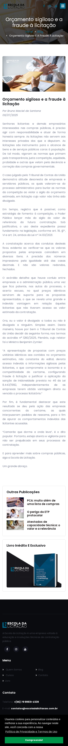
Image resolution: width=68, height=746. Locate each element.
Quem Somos (13, 669)
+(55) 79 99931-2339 (26, 702)
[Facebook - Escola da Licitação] (44, 6)
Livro (7, 680)
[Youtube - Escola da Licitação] (56, 6)
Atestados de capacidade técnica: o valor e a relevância (43, 525)
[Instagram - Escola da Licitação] (50, 6)
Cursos (9, 675)
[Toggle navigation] (63, 6)
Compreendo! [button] (34, 740)
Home (29, 32)
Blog (40, 32)
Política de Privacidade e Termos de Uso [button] (31, 731)
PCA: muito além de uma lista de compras (43, 502)
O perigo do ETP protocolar (38, 513)
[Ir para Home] (14, 6)
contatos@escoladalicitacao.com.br (34, 708)
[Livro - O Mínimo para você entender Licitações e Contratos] (34, 569)
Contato (43, 675)
